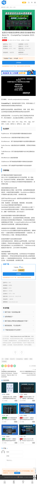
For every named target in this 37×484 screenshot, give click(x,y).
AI (2, 359)
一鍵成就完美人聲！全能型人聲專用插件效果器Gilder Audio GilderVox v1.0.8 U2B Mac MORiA (9, 397)
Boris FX (12, 359)
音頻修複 (4, 361)
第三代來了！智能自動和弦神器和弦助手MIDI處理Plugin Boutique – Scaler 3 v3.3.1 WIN (27, 418)
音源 (7, 415)
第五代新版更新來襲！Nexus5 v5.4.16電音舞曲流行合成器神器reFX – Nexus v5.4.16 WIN (9, 418)
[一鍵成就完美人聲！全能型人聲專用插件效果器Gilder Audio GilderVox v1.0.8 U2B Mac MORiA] (9, 387)
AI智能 (6, 359)
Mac (4, 394)
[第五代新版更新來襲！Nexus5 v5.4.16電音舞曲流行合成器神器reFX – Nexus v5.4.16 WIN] (9, 408)
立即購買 (18, 62)
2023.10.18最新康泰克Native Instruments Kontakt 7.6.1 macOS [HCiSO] (28, 373)
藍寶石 (26, 359)
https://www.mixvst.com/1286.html (20, 336)
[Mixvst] (3, 2)
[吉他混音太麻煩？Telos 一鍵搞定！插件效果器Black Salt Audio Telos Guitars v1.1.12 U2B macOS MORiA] (27, 387)
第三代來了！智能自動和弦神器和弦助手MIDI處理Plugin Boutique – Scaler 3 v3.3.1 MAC (9, 439)
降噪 (31, 359)
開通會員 (17, 473)
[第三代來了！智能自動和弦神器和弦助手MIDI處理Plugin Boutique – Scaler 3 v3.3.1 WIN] (27, 408)
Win (19, 40)
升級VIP (21, 58)
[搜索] (29, 2)
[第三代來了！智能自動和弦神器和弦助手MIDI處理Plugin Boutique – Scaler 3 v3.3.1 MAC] (9, 430)
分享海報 (33, 366)
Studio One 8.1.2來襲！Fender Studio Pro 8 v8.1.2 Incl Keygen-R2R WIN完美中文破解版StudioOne (27, 439)
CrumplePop (19, 359)
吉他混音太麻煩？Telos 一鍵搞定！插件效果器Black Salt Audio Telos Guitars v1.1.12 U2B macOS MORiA (27, 397)
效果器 (23, 40)
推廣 (28, 40)
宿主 (25, 436)
